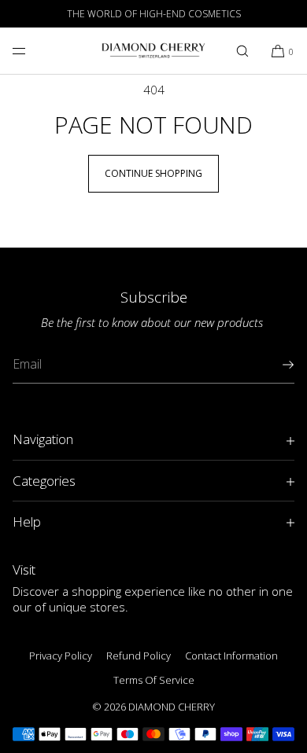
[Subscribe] (274, 365)
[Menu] (31, 51)
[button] (242, 51)
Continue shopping (153, 173)
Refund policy (138, 655)
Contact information (231, 655)
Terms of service (153, 680)
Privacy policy (60, 655)
